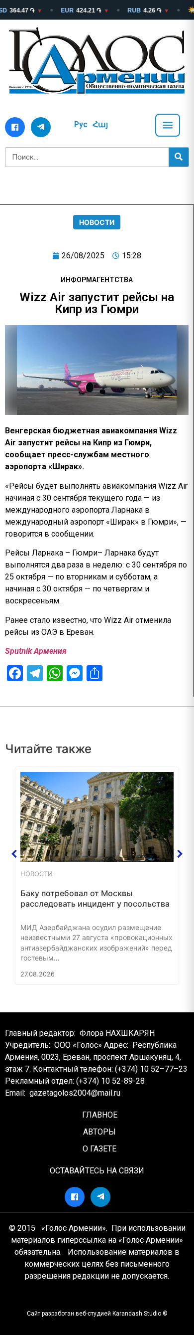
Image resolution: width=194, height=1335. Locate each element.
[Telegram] (41, 127)
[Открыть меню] (167, 125)
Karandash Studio (136, 1313)
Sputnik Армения (36, 651)
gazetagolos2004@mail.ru (74, 1093)
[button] (14, 854)
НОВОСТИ (96, 222)
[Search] (179, 157)
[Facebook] (15, 127)
